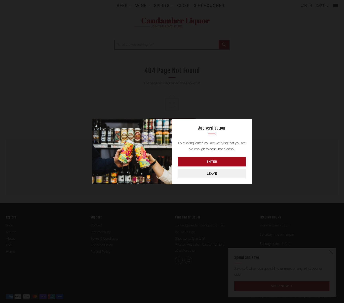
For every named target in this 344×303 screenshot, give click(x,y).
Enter (211, 161)
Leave (212, 173)
